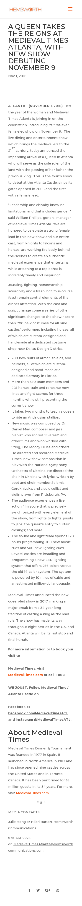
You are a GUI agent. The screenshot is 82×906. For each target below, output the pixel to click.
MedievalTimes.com (32, 793)
